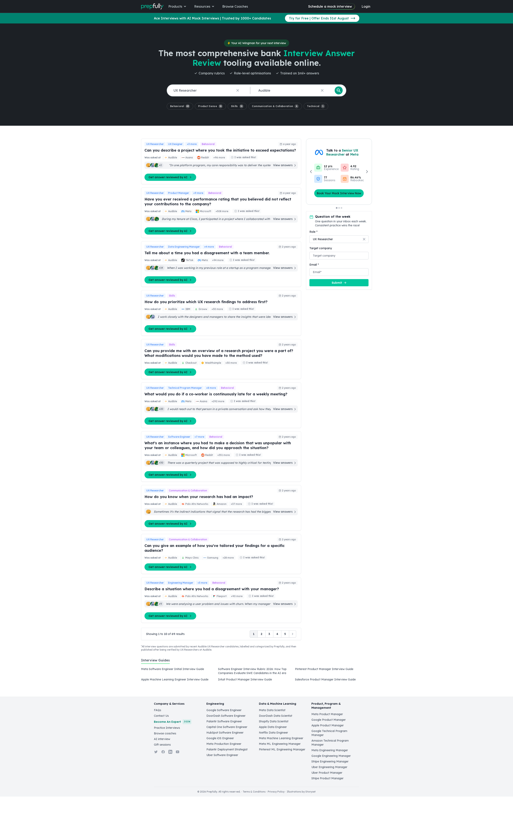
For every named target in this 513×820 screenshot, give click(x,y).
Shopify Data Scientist (273, 721)
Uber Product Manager (326, 772)
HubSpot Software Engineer (224, 732)
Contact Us (161, 716)
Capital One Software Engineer (226, 727)
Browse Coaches (235, 6)
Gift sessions (162, 744)
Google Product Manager (328, 720)
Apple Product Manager (327, 725)
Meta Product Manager (327, 714)
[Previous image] (311, 171)
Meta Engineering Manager (329, 750)
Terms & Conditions (254, 791)
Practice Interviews (167, 728)
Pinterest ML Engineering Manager (282, 749)
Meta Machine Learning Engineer (281, 738)
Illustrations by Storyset (301, 791)
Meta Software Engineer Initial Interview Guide (172, 669)
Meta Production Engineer (223, 744)
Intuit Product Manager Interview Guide (245, 679)
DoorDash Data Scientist (275, 716)
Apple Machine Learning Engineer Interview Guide (174, 679)
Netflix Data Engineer (273, 732)
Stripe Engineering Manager (329, 761)
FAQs (157, 710)
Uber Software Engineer (222, 755)
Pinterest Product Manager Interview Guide (324, 669)
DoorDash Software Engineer (225, 716)
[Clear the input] (238, 90)
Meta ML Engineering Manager (280, 744)
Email (314, 264)
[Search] (339, 90)
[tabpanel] (256, 675)
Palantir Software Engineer (224, 721)
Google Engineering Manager (331, 756)
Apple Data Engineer (273, 727)
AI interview (162, 739)
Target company (320, 248)
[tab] (155, 662)
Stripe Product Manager (327, 778)
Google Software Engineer (223, 710)
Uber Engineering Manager (329, 767)
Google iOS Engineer (220, 738)
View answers (283, 165)
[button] (180, 106)
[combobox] (208, 90)
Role (313, 232)
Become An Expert (172, 722)
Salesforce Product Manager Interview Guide (325, 679)
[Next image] (367, 171)
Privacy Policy (276, 791)
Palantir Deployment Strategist (226, 749)
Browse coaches (165, 733)
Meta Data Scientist (272, 710)
